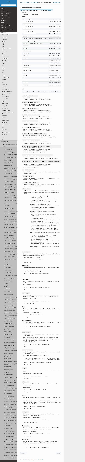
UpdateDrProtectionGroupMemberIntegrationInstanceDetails (10, 447)
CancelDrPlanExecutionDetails (8, 165)
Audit (3, 65)
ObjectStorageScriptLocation (8, 353)
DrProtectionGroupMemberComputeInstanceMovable (10, 302)
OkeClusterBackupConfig (8, 358)
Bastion (3, 68)
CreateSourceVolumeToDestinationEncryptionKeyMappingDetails (10, 254)
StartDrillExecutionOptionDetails (9, 385)
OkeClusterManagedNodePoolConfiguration (10, 361)
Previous (24, 453)
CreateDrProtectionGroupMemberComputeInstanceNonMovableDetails (10, 216)
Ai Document (4, 39)
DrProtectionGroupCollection (8, 294)
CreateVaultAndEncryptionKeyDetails (9, 256)
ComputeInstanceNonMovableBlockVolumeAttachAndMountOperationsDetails (10, 173)
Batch (3, 70)
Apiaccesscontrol (5, 51)
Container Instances (5, 96)
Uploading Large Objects (5, 25)
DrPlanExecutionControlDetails (8, 267)
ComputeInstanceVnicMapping (8, 181)
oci (9, 1)
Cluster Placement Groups (6, 89)
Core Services (4, 99)
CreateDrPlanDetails (7, 205)
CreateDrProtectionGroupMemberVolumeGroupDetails (10, 232)
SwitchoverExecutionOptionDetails (9, 398)
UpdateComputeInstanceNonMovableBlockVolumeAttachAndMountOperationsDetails (10, 417)
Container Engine (5, 94)
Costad (3, 101)
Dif (2, 139)
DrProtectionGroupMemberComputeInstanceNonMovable (10, 304)
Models (4, 146)
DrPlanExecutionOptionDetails (8, 270)
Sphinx (26, 459)
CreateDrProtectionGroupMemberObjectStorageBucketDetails (10, 229)
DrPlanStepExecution (7, 288)
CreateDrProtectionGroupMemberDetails (10, 219)
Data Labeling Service (6, 110)
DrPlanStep (5, 286)
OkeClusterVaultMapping (8, 366)
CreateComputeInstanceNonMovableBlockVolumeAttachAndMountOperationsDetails (10, 197)
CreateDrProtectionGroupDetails (9, 208)
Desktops (3, 136)
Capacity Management (6, 77)
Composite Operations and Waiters (7, 29)
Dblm (3, 127)
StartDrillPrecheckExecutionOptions (9, 390)
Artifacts (3, 63)
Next (58, 453)
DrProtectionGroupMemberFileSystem (10, 307)
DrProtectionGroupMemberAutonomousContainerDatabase (10, 297)
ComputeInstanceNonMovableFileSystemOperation (10, 179)
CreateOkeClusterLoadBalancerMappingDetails (10, 245)
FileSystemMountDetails (7, 331)
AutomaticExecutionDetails (8, 160)
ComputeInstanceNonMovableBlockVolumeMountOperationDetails (10, 176)
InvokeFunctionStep (7, 337)
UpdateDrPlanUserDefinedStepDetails (9, 431)
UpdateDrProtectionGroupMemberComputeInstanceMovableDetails (10, 439)
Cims (3, 82)
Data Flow (4, 106)
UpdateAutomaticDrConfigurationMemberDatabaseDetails (10, 409)
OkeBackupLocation (7, 356)
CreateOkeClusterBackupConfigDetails (10, 243)
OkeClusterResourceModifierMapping (9, 364)
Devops (3, 137)
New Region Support (5, 15)
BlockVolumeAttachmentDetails (9, 162)
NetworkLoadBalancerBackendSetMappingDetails (10, 350)
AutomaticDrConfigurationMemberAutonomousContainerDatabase (10, 154)
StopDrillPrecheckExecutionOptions (9, 396)
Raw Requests (3, 27)
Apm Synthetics (5, 58)
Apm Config (4, 55)
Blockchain (4, 74)
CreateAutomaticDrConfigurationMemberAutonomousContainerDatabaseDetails (10, 186)
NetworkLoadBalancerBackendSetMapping (10, 348)
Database (3, 117)
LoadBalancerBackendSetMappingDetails (10, 342)
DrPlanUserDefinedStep (7, 291)
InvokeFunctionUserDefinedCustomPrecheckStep (10, 339)
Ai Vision (3, 44)
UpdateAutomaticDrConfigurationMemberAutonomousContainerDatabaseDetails (10, 406)
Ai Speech (4, 43)
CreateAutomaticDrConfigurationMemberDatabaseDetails (10, 189)
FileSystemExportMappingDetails (9, 329)
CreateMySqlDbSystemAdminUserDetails (10, 237)
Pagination (3, 30)
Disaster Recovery (5, 141)
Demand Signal (4, 134)
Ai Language (4, 41)
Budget (3, 75)
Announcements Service (6, 48)
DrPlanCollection (6, 262)
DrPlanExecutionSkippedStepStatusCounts (10, 275)
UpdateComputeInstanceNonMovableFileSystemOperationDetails (10, 423)
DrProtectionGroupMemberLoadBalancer (10, 310)
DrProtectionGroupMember (8, 296)
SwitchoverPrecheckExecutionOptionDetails (10, 401)
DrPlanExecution (6, 264)
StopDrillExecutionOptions (8, 393)
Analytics (3, 46)
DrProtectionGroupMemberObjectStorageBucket (10, 315)
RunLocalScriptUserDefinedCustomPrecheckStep (10, 377)
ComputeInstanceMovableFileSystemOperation (10, 168)
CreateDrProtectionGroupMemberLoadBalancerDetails (10, 224)
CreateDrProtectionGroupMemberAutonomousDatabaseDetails (10, 211)
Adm (3, 36)
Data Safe (4, 113)
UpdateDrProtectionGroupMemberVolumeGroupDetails (10, 457)
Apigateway (4, 53)
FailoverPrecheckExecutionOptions (9, 326)
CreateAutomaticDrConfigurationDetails (10, 184)
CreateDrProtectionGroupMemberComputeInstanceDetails (10, 213)
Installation (3, 8)
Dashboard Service (5, 103)
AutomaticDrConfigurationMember (9, 152)
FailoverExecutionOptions (8, 323)
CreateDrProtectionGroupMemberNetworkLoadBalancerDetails (10, 227)
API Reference (3, 32)
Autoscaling (4, 67)
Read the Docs (41, 459)
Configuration (3, 10)
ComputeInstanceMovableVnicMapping (10, 170)
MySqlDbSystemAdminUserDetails (9, 345)
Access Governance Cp (6, 34)
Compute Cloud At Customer (7, 91)
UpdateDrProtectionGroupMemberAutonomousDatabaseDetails (10, 436)
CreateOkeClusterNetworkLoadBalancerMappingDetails (10, 248)
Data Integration (5, 108)
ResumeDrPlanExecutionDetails (8, 374)
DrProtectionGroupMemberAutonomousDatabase (10, 299)
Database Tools (4, 122)
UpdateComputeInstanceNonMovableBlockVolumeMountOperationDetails (10, 420)
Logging (2, 22)
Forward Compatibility (5, 13)
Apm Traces (4, 60)
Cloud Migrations (5, 87)
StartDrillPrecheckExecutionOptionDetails (10, 388)
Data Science (4, 115)
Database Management (6, 118)
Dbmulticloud (4, 129)
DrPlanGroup (6, 283)
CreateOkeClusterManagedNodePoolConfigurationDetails (10, 246)
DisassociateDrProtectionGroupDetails (10, 259)
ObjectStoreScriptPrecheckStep (8, 355)
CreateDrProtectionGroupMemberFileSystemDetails (10, 221)
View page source (56, 2)
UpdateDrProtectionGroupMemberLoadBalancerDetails (10, 449)
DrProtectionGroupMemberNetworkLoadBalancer (10, 313)
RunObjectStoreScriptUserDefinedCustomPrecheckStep (10, 380)
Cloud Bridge (4, 84)
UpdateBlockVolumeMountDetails (9, 414)
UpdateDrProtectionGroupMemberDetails (10, 444)
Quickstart (3, 18)
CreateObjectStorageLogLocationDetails (10, 240)
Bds (2, 72)
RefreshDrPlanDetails (7, 372)
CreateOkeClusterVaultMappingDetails (10, 251)
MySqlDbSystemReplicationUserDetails (10, 347)
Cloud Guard (4, 86)
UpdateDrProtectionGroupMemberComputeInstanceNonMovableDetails (10, 441)
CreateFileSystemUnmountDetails (9, 235)
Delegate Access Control (6, 132)
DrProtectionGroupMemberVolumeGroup (10, 318)
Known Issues (3, 20)
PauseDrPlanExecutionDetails (8, 369)
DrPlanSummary (6, 289)
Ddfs (3, 130)
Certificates (4, 79)
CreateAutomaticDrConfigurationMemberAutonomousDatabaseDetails (10, 187)
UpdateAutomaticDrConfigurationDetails (10, 404)
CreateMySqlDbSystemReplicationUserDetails (10, 238)
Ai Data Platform (5, 37)
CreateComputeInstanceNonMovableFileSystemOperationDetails (10, 203)
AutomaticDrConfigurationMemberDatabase (10, 157)
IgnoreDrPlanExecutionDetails (8, 334)
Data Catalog (4, 105)
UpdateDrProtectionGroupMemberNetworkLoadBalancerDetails (10, 452)
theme (32, 459)
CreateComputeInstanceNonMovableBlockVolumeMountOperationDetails (10, 200)
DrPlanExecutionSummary (8, 280)
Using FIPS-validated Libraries (6, 11)
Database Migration (5, 120)
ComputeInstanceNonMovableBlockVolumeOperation (10, 178)
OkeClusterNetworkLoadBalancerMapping (10, 363)
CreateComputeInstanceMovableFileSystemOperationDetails (10, 195)
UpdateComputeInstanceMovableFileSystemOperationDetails (10, 415)
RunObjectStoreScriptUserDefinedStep (10, 382)
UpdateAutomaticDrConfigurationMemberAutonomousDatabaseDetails (10, 407)
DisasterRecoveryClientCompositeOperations (10, 144)
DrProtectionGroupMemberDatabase (9, 305)
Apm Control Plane (5, 56)
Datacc (3, 125)
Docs (21, 2)
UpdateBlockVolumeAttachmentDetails (10, 412)
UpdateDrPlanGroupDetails (8, 428)
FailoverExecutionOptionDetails (9, 321)
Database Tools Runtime (6, 124)
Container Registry (5, 98)
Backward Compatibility (5, 17)
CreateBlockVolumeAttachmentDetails (9, 192)
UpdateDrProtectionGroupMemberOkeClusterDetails (10, 455)
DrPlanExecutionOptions (7, 272)
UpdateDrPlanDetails (7, 425)
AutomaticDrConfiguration (8, 149)
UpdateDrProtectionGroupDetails (9, 433)
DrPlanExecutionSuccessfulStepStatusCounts (10, 278)
